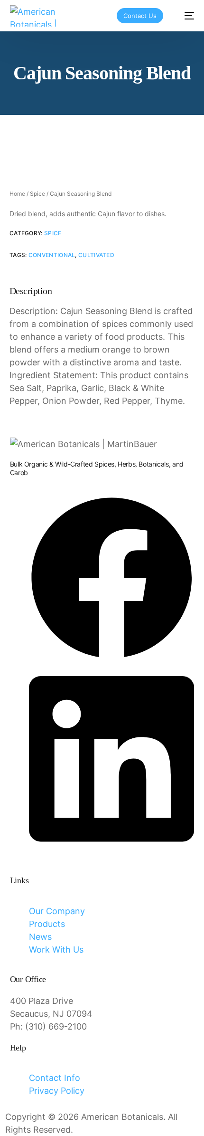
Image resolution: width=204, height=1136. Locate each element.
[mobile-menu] (184, 16)
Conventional (51, 254)
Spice (37, 193)
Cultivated (96, 254)
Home (17, 193)
